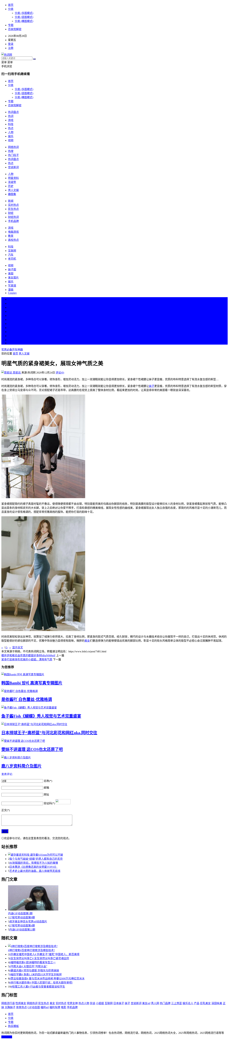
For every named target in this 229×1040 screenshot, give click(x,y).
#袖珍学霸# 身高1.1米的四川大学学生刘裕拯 (35, 974)
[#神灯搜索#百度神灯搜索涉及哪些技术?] (118, 946)
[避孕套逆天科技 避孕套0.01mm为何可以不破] (118, 854)
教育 (10, 235)
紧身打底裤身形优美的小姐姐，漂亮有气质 (26, 659)
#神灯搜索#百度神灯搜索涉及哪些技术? (31, 950)
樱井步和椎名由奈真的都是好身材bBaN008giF (28, 655)
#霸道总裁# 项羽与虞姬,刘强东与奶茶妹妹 (34, 970)
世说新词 (13, 167)
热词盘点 (13, 112)
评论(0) (60, 372)
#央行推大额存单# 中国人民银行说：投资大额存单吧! (41, 982)
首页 (10, 5)
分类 (10, 9)
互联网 (12, 250)
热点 (10, 128)
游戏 (10, 120)
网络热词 (13, 147)
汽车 (10, 254)
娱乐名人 (188, 1003)
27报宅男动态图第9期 (22, 917)
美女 (10, 331)
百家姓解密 (14, 29)
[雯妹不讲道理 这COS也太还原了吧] (114, 741)
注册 (10, 48)
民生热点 (13, 209)
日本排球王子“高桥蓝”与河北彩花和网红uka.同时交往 (49, 733)
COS (10, 343)
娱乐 (10, 136)
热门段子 (13, 155)
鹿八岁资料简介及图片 (21, 766)
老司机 (12, 258)
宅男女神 (72, 1003)
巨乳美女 (205, 1003)
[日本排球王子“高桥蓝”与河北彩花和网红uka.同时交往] (114, 724)
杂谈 (92, 1003)
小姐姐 (100, 1003)
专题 (10, 25)
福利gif (45, 1007)
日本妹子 (118, 1003)
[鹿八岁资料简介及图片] (114, 757)
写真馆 (12, 285)
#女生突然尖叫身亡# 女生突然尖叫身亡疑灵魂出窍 (39, 958)
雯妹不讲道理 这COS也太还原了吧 (32, 749)
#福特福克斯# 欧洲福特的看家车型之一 (32, 962)
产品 (196, 1003)
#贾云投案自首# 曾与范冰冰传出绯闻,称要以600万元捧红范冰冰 (46, 978)
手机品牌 (13, 221)
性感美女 (20, 1003)
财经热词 (13, 217)
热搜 (10, 151)
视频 (10, 140)
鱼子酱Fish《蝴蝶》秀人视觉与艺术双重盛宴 (41, 716)
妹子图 (12, 269)
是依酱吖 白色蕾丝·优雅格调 (26, 699)
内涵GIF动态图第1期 (20, 913)
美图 (10, 273)
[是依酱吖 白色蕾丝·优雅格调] (114, 691)
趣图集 (12, 194)
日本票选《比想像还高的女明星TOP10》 (33, 866)
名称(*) (48, 780)
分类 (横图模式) (24, 21)
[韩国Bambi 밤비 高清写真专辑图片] (114, 674)
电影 (63, 1007)
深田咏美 (216, 1003)
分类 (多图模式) (24, 13)
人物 (10, 132)
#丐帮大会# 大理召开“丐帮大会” (28, 966)
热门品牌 (165, 1003)
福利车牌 (54, 1007)
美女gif (146, 1003)
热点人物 (83, 1003)
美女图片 (13, 277)
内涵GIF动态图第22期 (22, 929)
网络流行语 (8, 1003)
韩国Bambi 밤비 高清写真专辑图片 (31, 683)
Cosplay (12, 292)
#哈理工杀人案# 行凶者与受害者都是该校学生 (38, 986)
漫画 (10, 289)
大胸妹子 (10, 1007)
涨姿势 (12, 182)
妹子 (151, 386)
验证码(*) (49, 803)
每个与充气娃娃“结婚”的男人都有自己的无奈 (36, 858)
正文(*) (5, 810)
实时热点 (13, 204)
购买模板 (13, 1026)
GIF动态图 (33, 1007)
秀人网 (155, 1003)
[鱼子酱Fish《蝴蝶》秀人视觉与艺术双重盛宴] (114, 707)
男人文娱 (13, 190)
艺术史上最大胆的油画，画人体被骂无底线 (34, 870)
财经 (10, 213)
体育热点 (21, 1007)
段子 (10, 323)
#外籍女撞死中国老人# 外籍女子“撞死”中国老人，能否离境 (44, 954)
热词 (10, 116)
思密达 (16, 372)
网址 (46, 794)
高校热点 (13, 239)
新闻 (10, 200)
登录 (10, 44)
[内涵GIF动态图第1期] (118, 898)
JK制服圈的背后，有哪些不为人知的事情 (33, 862)
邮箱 (46, 787)
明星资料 (13, 178)
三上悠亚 (176, 1003)
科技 (10, 124)
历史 (10, 186)
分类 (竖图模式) (24, 17)
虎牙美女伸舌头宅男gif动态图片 (28, 921)
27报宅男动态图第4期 (22, 925)
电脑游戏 (13, 231)
